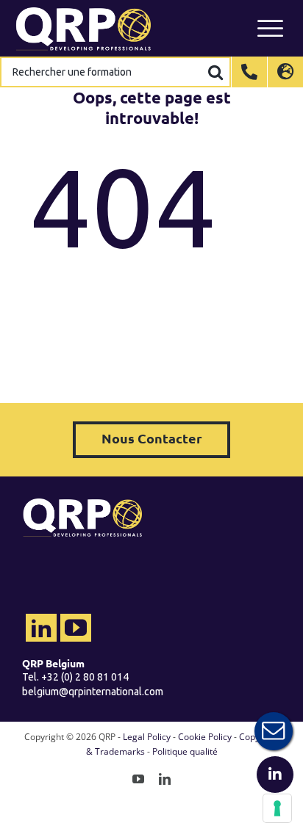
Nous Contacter (151, 437)
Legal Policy (147, 736)
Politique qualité (185, 751)
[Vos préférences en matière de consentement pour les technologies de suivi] (277, 808)
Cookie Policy (205, 736)
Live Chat (273, 731)
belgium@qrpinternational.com (92, 691)
